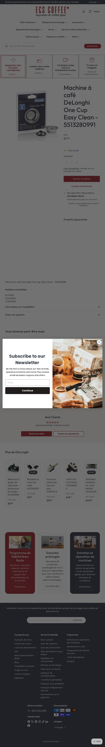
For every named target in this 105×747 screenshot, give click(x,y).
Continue (27, 390)
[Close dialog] (99, 342)
